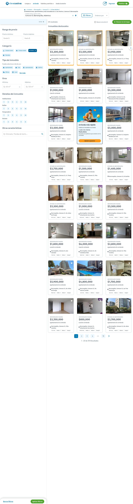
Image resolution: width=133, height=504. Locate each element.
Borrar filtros (8, 501)
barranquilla (37, 9)
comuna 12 (46, 9)
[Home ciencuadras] (14, 4)
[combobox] (101, 16)
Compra (27, 3)
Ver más (22, 73)
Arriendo (36, 3)
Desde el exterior (61, 3)
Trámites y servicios (47, 3)
